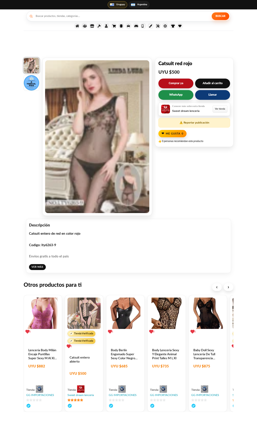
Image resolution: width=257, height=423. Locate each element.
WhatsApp (176, 94)
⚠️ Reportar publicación (194, 122)
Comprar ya (176, 83)
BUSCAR (220, 16)
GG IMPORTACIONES (40, 395)
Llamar (212, 94)
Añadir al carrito (213, 83)
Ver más (37, 267)
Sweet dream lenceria (80, 395)
